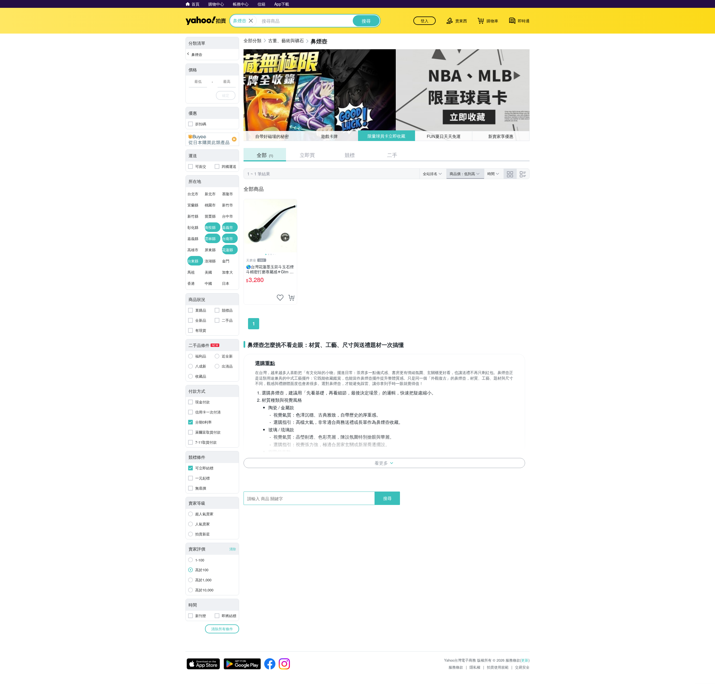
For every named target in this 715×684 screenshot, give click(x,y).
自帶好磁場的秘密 (272, 136)
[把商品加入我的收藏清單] (280, 297)
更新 (524, 660)
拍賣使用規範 (498, 667)
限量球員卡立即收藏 (386, 136)
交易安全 (522, 667)
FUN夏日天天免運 (444, 136)
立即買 (307, 154)
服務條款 (456, 667)
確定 (225, 95)
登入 (424, 20)
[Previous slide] (247, 226)
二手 (392, 154)
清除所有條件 (222, 628)
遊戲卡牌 (329, 136)
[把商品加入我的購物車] (291, 297)
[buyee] (212, 139)
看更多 (381, 463)
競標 (350, 154)
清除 (232, 548)
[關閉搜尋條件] (250, 20)
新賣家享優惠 (500, 136)
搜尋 (387, 498)
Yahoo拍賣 (205, 20)
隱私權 (474, 667)
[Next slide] (293, 226)
